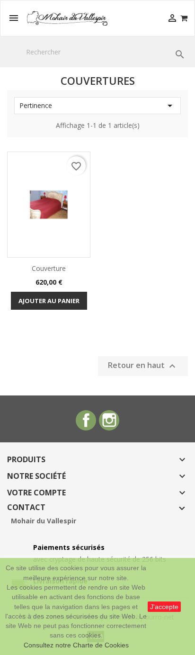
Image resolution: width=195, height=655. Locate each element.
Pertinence (97, 105)
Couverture (49, 268)
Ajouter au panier (49, 300)
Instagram (109, 420)
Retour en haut (143, 366)
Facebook (86, 420)
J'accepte (164, 606)
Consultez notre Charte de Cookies (76, 645)
